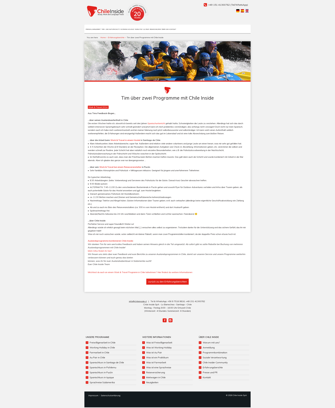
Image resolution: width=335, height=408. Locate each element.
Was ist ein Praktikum (157, 357)
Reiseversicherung (155, 372)
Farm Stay (139, 29)
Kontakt (172, 29)
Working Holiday (127, 29)
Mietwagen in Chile (156, 377)
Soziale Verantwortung (215, 357)
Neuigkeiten (152, 382)
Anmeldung (209, 347)
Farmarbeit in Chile (99, 352)
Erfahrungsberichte (213, 367)
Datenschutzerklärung (110, 395)
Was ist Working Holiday (159, 347)
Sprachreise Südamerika (102, 382)
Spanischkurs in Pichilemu (103, 367)
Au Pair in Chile (97, 357)
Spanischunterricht (156, 123)
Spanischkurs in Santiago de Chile (107, 362)
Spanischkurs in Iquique (102, 377)
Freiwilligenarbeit (93, 29)
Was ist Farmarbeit (156, 362)
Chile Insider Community (215, 362)
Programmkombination (215, 352)
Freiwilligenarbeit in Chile (102, 342)
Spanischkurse (155, 29)
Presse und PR (210, 372)
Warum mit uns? (211, 342)
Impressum (93, 395)
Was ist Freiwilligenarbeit (159, 342)
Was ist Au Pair (154, 352)
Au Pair (146, 29)
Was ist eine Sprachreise (158, 367)
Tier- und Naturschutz (110, 29)
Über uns (165, 29)
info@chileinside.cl (138, 301)
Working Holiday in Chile (102, 347)
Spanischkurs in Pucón (101, 372)
